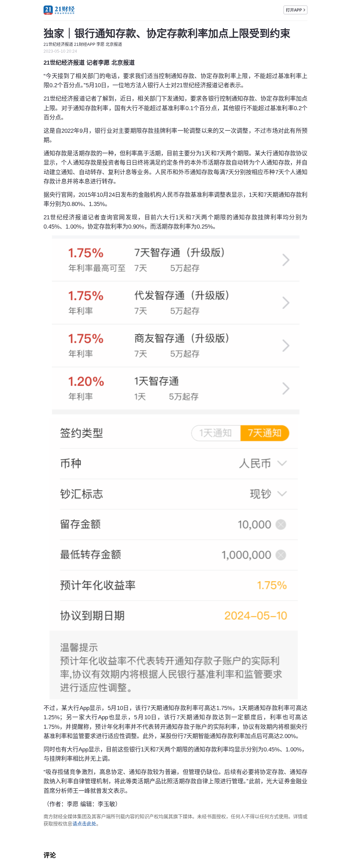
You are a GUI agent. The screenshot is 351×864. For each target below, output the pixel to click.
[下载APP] (295, 9)
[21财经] (59, 10)
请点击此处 (84, 823)
